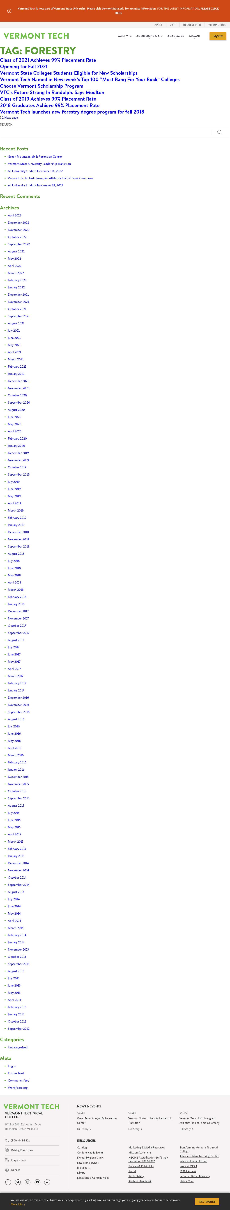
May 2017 (14, 662)
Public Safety (136, 1176)
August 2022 (16, 251)
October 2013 (17, 957)
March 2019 (16, 510)
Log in (12, 1066)
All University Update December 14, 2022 (35, 171)
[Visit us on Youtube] (37, 1182)
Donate (15, 1169)
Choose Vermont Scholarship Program (41, 85)
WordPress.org (18, 1088)
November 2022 (18, 230)
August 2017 (16, 640)
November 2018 (18, 539)
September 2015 (18, 798)
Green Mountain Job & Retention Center (35, 157)
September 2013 (18, 964)
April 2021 (14, 352)
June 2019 (14, 489)
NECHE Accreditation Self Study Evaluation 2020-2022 (148, 1159)
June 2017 (14, 654)
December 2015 (18, 777)
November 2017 (18, 618)
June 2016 (14, 734)
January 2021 (16, 374)
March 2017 (15, 676)
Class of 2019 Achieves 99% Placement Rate (48, 98)
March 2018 (16, 590)
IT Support (83, 1167)
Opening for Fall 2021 (23, 66)
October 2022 (17, 237)
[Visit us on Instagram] (28, 1182)
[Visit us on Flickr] (47, 1182)
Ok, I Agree (207, 1202)
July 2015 (13, 813)
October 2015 (17, 791)
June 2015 (14, 820)
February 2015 (17, 849)
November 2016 (18, 705)
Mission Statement (139, 1152)
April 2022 (14, 266)
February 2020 (17, 438)
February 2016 (17, 762)
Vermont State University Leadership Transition (39, 164)
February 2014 (17, 935)
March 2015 (15, 841)
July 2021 (14, 331)
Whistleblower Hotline (193, 1161)
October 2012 (17, 1021)
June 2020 (14, 417)
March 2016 (16, 755)
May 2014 (14, 913)
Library (81, 1172)
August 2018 (16, 554)
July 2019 (14, 482)
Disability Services (88, 1162)
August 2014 (16, 892)
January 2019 (16, 525)
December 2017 (18, 611)
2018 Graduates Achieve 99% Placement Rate (50, 105)
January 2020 (16, 446)
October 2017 (17, 626)
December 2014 (18, 863)
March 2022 (16, 273)
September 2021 (18, 316)
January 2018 (16, 604)
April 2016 (14, 748)
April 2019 (14, 503)
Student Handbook (139, 1181)
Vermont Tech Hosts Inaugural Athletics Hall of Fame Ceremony (50, 178)
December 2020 (18, 381)
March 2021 (16, 359)
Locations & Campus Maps (93, 1177)
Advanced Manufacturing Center (199, 1156)
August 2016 (16, 719)
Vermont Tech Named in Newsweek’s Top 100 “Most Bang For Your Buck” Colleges (90, 79)
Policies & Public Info (141, 1166)
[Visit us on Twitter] (18, 1182)
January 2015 (16, 856)
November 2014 (18, 870)
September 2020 (19, 402)
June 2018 (14, 568)
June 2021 (14, 338)
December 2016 (18, 698)
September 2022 (19, 244)
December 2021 (18, 295)
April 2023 (14, 215)
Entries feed (16, 1073)
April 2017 (14, 669)
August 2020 (16, 410)
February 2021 (17, 366)
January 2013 (16, 1014)
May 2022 (14, 259)
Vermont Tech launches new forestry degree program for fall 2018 (72, 111)
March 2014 (16, 928)
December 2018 (18, 532)
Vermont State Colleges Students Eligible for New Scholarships (69, 72)
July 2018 (14, 561)
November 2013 (18, 949)
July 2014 (14, 899)
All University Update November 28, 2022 (35, 185)
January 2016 (16, 770)
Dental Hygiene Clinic (90, 1157)
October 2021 (17, 309)
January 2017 (16, 690)
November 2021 (18, 302)
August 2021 (16, 323)
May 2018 (14, 575)
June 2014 (14, 906)
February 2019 (17, 518)
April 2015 (14, 834)
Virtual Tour (187, 1181)
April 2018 (14, 582)
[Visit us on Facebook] (8, 1182)
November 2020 (18, 388)
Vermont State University (195, 1176)
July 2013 (14, 978)
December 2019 (18, 453)
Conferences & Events (90, 1152)
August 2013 (16, 971)
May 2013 (14, 993)
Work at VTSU (188, 1166)
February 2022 (17, 280)
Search (6, 124)
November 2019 (18, 460)
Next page (11, 117)
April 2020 (15, 431)
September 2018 (19, 546)
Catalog (82, 1147)
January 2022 (16, 287)
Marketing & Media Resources (146, 1147)
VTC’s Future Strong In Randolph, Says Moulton (52, 92)
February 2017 (17, 683)
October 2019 (17, 467)
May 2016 (14, 741)
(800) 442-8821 (20, 1140)
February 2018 (17, 597)
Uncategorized (18, 1047)
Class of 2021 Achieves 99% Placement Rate (48, 59)
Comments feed (18, 1080)
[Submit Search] (221, 132)
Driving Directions (21, 1150)
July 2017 (13, 647)
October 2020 (17, 395)
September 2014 (19, 885)
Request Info (18, 1160)
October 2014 (17, 877)
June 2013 (14, 985)
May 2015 (14, 827)
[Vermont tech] (36, 36)
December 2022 (18, 223)
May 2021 (14, 345)
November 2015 (18, 784)
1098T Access (188, 1171)
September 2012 (18, 1029)
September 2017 (18, 633)
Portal (132, 1171)
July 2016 (14, 726)
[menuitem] (125, 36)
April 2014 (14, 921)
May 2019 (14, 496)
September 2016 (19, 712)
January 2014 (16, 942)
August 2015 (16, 806)
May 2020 (14, 424)
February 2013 (17, 1007)
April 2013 (14, 1000)
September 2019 (18, 474)
